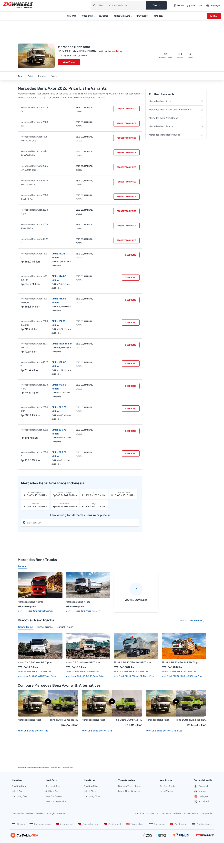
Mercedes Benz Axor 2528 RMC (34, 409)
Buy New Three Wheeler (129, 786)
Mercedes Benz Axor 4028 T (34, 364)
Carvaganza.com (42, 824)
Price (30, 76)
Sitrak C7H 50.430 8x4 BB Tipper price (184, 676)
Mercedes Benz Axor (29, 719)
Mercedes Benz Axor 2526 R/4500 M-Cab (34, 168)
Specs (54, 76)
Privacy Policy (191, 813)
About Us (139, 813)
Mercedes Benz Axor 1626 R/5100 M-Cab (33, 138)
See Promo (130, 255)
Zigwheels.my (137, 824)
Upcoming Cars (19, 796)
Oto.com (21, 824)
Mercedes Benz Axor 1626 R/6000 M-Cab (33, 153)
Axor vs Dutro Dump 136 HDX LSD (164, 731)
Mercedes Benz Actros (30, 601)
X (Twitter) (204, 801)
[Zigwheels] (18, 5)
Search (156, 5)
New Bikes (103, 16)
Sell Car (213, 16)
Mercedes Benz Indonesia (40, 767)
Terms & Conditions (171, 813)
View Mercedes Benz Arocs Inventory (83, 611)
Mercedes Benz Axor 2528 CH (34, 124)
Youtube (203, 791)
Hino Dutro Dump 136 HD (128, 719)
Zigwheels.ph (66, 824)
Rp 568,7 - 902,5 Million (35, 494)
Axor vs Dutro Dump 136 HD (97, 731)
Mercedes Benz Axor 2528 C (34, 454)
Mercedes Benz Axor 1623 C (33, 255)
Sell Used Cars (52, 791)
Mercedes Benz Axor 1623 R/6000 (33, 300)
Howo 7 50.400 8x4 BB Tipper (83, 662)
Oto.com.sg (159, 824)
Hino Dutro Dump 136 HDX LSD (191, 720)
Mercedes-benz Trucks (161, 126)
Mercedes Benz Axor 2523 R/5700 (34, 345)
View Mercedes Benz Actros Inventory (35, 611)
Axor (20, 76)
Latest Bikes (90, 791)
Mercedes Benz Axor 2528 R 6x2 (34, 386)
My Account (197, 5)
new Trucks (27, 767)
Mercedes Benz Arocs (78, 601)
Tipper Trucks (195, 621)
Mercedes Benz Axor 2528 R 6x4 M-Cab (34, 226)
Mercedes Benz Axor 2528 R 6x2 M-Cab (34, 197)
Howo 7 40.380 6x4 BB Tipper (35, 662)
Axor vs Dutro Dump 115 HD (33, 731)
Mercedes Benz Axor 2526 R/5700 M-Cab (34, 182)
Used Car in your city (55, 801)
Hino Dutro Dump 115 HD (64, 719)
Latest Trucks (166, 791)
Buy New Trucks (167, 786)
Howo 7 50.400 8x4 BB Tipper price (87, 676)
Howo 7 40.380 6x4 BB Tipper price (39, 676)
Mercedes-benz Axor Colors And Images (170, 109)
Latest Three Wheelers (129, 791)
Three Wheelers (122, 16)
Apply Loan (117, 51)
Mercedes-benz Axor (160, 101)
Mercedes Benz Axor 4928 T (34, 431)
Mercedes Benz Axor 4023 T (34, 241)
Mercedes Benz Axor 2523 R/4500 (34, 323)
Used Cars (87, 16)
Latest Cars (17, 791)
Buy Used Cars (52, 786)
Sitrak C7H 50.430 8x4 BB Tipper (181, 662)
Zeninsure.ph (115, 824)
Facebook (203, 786)
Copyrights (206, 813)
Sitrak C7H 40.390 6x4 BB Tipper (133, 662)
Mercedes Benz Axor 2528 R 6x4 (34, 211)
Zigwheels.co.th (204, 824)
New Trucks (142, 16)
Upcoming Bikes (92, 796)
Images (42, 76)
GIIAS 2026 (158, 16)
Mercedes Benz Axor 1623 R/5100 (33, 278)
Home (20, 767)
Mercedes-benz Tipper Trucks (164, 134)
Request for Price (126, 109)
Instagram (204, 796)
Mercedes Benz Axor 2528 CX (34, 109)
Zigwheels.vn (180, 824)
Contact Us (152, 813)
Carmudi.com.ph (91, 824)
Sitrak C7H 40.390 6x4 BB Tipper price (136, 676)
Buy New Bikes (91, 786)
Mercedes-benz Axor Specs (163, 118)
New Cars (71, 16)
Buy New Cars (19, 786)
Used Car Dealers (53, 796)
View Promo (69, 62)
